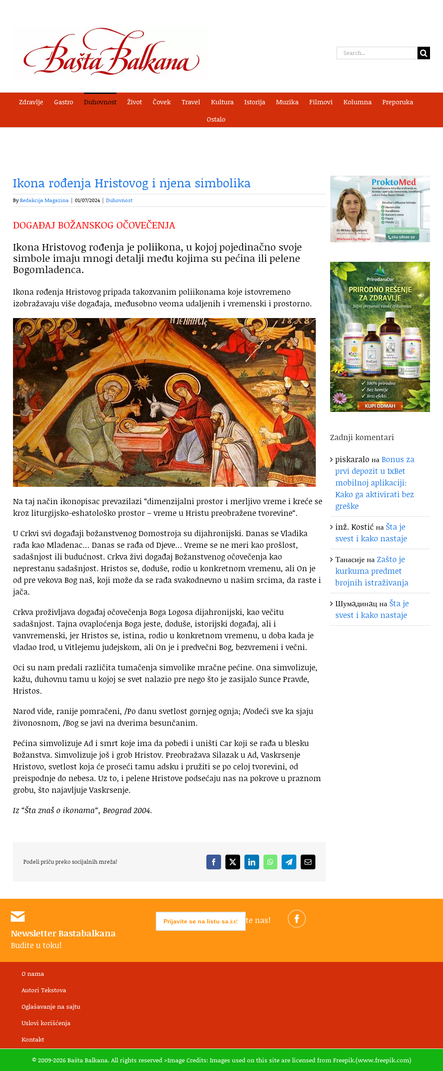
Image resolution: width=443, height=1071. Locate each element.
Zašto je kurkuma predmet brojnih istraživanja (371, 570)
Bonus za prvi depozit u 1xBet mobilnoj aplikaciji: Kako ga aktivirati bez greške (374, 482)
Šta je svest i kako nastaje (371, 532)
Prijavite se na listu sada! (201, 921)
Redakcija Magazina (44, 200)
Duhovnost (119, 200)
